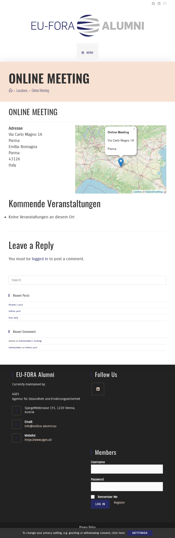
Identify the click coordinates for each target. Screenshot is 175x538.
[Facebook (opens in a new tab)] (153, 4)
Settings (140, 533)
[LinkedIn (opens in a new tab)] (159, 4)
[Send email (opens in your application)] (164, 4)
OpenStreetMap (154, 191)
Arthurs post (15, 311)
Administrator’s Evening (30, 340)
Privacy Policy (87, 527)
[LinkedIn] (98, 389)
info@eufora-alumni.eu (41, 426)
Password (97, 479)
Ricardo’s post (16, 304)
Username (98, 462)
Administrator (15, 347)
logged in (40, 258)
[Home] (10, 90)
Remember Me (107, 497)
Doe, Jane (13, 317)
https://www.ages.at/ (38, 440)
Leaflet (137, 191)
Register (119, 503)
